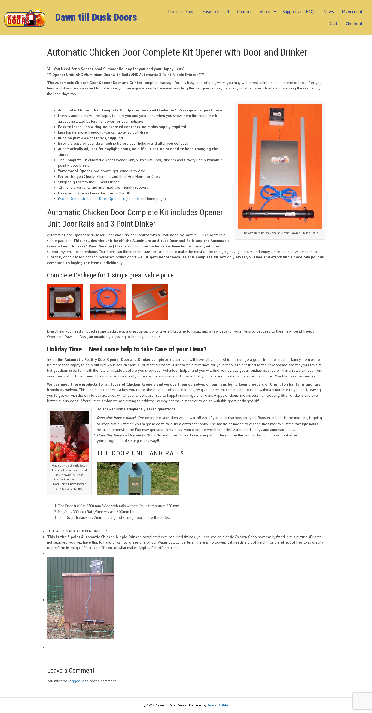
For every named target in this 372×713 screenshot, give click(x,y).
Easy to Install (215, 11)
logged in (76, 680)
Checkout (354, 23)
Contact (244, 11)
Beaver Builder (218, 705)
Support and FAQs (299, 11)
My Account (352, 11)
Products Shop (181, 11)
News (329, 11)
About (265, 11)
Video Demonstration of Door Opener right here (99, 198)
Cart (334, 23)
